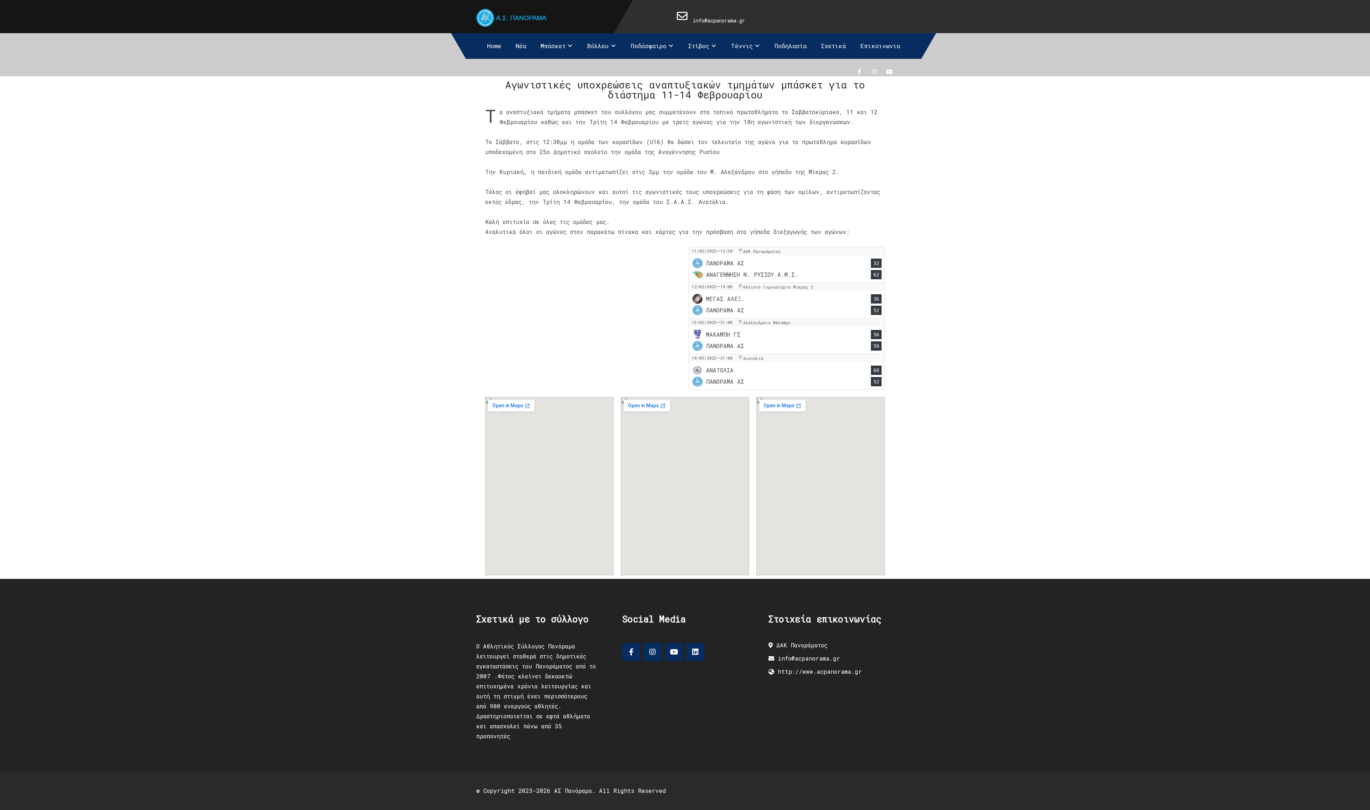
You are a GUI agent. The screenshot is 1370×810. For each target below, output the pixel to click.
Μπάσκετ (553, 46)
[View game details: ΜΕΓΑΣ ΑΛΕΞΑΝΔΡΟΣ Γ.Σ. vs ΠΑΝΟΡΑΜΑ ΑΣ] (786, 300)
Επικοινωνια (880, 46)
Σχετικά (833, 46)
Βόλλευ (598, 46)
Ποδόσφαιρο (648, 46)
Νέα (521, 46)
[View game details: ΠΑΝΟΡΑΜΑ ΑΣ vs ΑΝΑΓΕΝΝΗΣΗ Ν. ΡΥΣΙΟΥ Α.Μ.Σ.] (786, 264)
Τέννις (742, 46)
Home (494, 46)
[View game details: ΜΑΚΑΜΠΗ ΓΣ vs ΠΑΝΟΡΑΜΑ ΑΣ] (786, 336)
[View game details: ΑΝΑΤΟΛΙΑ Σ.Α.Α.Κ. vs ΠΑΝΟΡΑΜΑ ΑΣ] (786, 371)
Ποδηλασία (791, 46)
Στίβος (698, 46)
